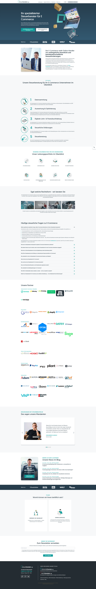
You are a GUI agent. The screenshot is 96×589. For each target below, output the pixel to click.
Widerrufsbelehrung (59, 577)
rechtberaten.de (53, 240)
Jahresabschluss (40, 165)
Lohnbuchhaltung (55, 165)
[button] (73, 432)
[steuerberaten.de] (23, 1)
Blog (45, 579)
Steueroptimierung (69, 165)
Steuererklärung (26, 165)
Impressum (42, 579)
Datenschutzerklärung (52, 552)
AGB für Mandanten (52, 577)
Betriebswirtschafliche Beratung (41, 181)
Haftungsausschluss (67, 577)
